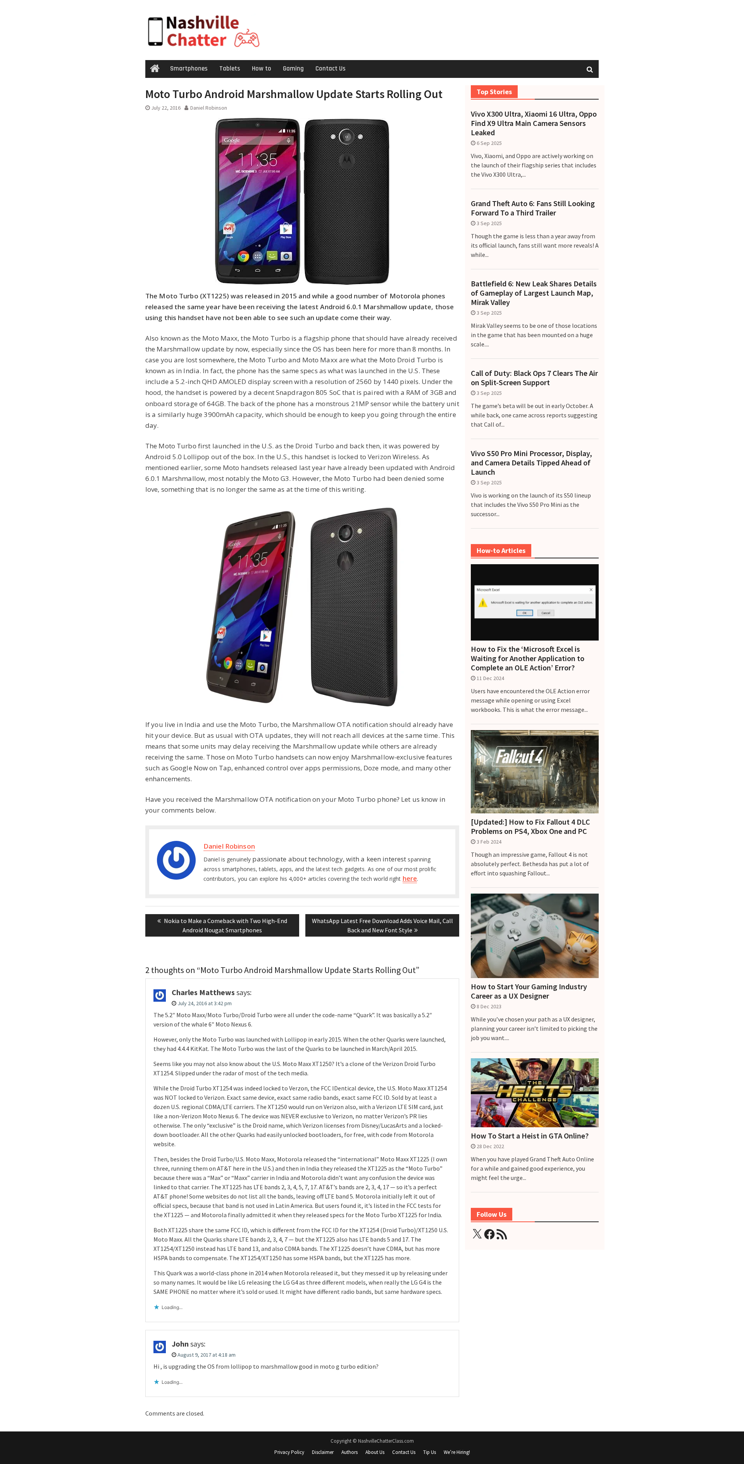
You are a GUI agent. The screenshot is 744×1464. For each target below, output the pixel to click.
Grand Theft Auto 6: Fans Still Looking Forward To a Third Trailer (533, 208)
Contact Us (330, 68)
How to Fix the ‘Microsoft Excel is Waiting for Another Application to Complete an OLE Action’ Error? (527, 658)
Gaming (293, 68)
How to (261, 68)
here (410, 878)
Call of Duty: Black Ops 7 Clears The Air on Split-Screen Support (534, 378)
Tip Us (429, 1452)
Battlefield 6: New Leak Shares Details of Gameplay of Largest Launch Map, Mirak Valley (534, 293)
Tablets (229, 68)
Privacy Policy (289, 1452)
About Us (374, 1452)
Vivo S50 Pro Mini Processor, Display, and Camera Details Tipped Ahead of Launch (531, 463)
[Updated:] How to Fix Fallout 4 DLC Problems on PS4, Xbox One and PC (530, 826)
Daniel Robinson (208, 107)
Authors (349, 1452)
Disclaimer (323, 1452)
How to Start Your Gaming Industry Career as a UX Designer (529, 991)
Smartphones (189, 68)
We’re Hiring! (457, 1452)
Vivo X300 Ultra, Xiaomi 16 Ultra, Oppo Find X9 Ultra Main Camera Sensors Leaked (534, 123)
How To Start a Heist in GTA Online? (530, 1135)
